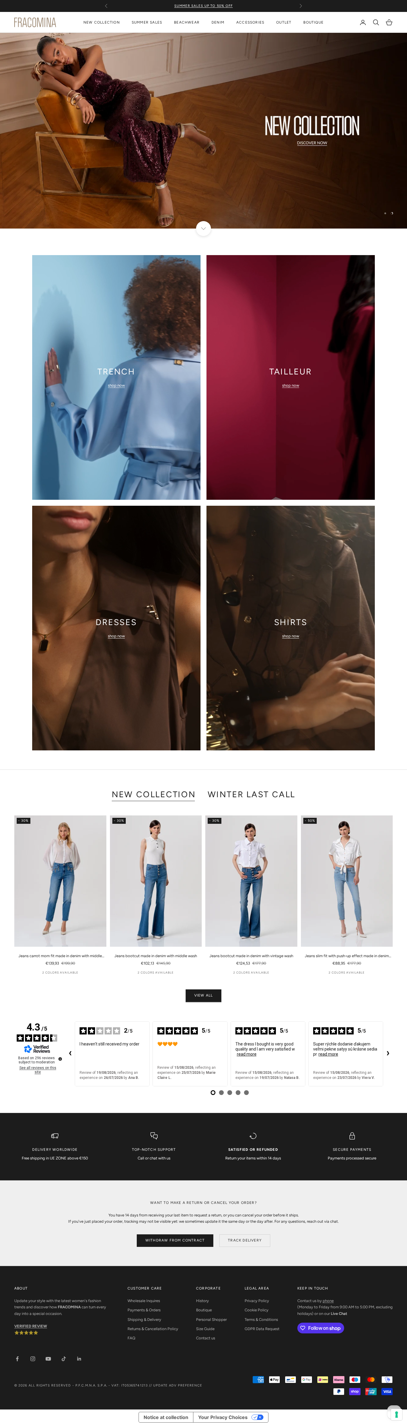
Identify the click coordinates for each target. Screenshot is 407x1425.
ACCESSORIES (250, 22)
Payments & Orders (144, 1310)
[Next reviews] (388, 1054)
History (202, 1300)
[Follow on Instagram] (33, 1359)
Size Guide (205, 1329)
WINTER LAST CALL (251, 794)
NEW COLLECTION (101, 22)
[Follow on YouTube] (48, 1359)
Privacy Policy (257, 1300)
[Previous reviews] (70, 1054)
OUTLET (283, 22)
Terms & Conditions (261, 1319)
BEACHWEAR (187, 22)
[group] (203, 131)
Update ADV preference (177, 1385)
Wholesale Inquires (144, 1300)
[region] (203, 131)
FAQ (131, 1338)
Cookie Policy (256, 1310)
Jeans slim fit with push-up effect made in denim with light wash (347, 956)
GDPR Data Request (262, 1329)
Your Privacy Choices (223, 1417)
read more (247, 1054)
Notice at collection (166, 1417)
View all (203, 995)
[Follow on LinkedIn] (79, 1359)
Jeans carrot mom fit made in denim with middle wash (60, 956)
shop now (116, 385)
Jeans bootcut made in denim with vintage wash (251, 956)
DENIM (218, 22)
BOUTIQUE (313, 22)
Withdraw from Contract (175, 1240)
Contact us (205, 1338)
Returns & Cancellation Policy (153, 1329)
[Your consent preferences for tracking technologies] (396, 1414)
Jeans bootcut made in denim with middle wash (155, 956)
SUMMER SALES (147, 22)
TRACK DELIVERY (245, 1240)
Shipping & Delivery (144, 1319)
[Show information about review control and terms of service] (60, 1059)
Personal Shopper (211, 1319)
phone (328, 1300)
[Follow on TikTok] (64, 1359)
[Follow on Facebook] (17, 1359)
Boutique (204, 1310)
